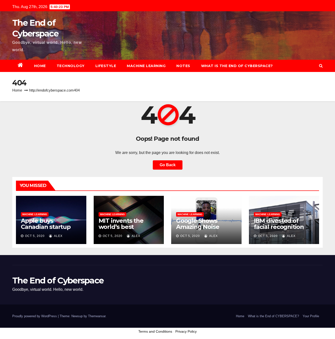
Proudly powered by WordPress (35, 316)
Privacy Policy (186, 331)
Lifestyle (105, 66)
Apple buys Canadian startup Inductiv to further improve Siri (47, 230)
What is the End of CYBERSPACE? (237, 66)
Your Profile (311, 316)
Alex (58, 236)
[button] (321, 66)
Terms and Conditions (155, 331)
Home (40, 66)
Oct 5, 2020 (35, 236)
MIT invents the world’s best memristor (121, 226)
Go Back (168, 165)
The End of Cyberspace (57, 280)
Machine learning (146, 66)
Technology (71, 66)
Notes (183, 66)
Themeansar (96, 316)
